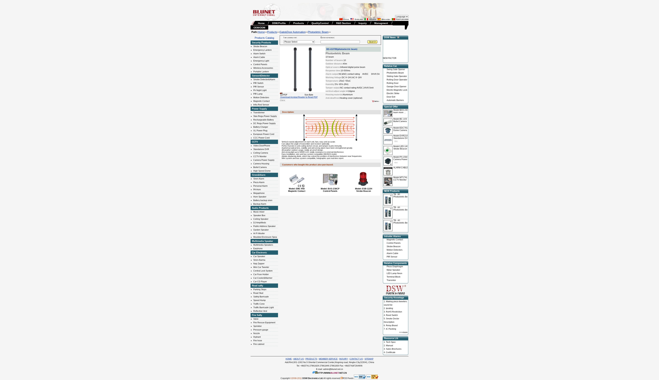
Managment (381, 23)
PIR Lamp (258, 94)
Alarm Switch (259, 53)
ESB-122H (367, 189)
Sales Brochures (393, 349)
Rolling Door (392, 83)
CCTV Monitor (260, 156)
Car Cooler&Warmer (262, 278)
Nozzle (256, 333)
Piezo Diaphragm (395, 266)
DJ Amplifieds (259, 222)
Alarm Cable (259, 57)
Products (298, 23)
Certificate (390, 352)
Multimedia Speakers (263, 245)
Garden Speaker (261, 230)
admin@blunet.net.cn (333, 369)
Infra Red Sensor (261, 105)
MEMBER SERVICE (328, 359)
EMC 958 (300, 189)
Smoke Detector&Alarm (264, 79)
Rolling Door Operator (397, 80)
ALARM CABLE (400, 167)
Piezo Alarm (258, 182)
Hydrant (257, 337)
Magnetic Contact (261, 101)
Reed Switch (392, 315)
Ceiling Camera (260, 153)
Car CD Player (260, 281)
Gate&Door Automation (292, 32)
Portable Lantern (261, 71)
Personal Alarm (260, 186)
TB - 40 (396, 220)
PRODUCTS (311, 359)
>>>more (403, 332)
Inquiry (363, 23)
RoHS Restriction (394, 312)
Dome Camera (401, 129)
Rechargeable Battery (263, 120)
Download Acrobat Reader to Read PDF (299, 97)
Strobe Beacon (260, 46)
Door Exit (391, 97)
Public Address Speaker (264, 226)
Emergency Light (261, 61)
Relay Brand (392, 325)
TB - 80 (396, 194)
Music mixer (258, 212)
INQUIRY (343, 359)
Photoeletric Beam (318, 32)
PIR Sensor (258, 87)
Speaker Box (259, 215)
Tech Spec (391, 342)
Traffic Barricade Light (263, 307)
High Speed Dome (262, 171)
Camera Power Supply (263, 160)
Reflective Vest (260, 311)
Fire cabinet (258, 344)
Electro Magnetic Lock (397, 90)
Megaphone (259, 193)
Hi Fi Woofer (259, 233)
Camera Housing (261, 163)
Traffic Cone (259, 304)
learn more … (402, 111)
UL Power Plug (260, 130)
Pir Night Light (260, 90)
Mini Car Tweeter (261, 267)
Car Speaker (259, 256)
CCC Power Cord (261, 138)
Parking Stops (259, 289)
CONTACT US (356, 359)
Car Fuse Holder (261, 274)
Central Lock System (263, 271)
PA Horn (257, 189)
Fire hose (257, 340)
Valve (255, 319)
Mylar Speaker (393, 270)
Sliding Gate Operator (397, 76)
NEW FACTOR (389, 54)
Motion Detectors (261, 97)
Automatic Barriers (395, 100)
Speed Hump (259, 300)
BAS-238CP (333, 189)
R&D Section (343, 23)
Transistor (391, 280)
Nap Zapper (258, 263)
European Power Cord (263, 134)
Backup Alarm (259, 204)
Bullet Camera (260, 167)
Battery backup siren (262, 200)
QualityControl (320, 23)
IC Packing (391, 329)
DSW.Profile (279, 23)
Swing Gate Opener (396, 69)
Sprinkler (257, 326)
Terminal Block (393, 277)
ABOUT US (298, 359)
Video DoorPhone (261, 145)
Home (261, 23)
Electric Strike (393, 93)
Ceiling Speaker (260, 219)
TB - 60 (396, 207)
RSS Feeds (348, 378)
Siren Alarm (258, 179)
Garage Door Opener (396, 86)
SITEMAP (369, 359)
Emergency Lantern (262, 50)
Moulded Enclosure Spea (265, 237)
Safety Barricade (261, 296)
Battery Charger (260, 127)
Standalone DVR (261, 149)
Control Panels (260, 64)
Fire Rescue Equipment (264, 322)
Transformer (259, 112)
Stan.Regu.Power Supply (265, 116)
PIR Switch (258, 83)
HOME (289, 359)
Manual (389, 345)
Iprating (389, 308)
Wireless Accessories (263, 68)
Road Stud (258, 293)
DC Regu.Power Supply (264, 123)
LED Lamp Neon (394, 273)
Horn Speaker (259, 197)
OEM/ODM (259, 27)
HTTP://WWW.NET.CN (332, 373)
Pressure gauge (260, 330)
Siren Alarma (259, 260)
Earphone (258, 248)
